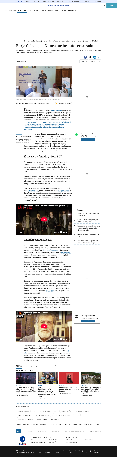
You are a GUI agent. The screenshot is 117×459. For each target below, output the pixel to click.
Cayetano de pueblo (82, 411)
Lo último (79, 210)
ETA (60, 366)
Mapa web (68, 441)
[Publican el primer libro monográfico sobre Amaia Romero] (69, 378)
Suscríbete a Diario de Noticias (74, 431)
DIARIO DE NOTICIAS (86, 395)
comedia (54, 366)
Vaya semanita (39, 366)
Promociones (42, 431)
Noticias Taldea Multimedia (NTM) (39, 442)
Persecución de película (62, 415)
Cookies (65, 450)
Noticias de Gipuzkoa (54, 441)
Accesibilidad (78, 450)
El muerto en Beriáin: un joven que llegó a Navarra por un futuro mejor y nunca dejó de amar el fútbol (60, 41)
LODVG (77, 415)
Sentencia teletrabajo (25, 419)
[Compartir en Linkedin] (94, 57)
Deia (32, 439)
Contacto (29, 431)
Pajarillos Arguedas (24, 415)
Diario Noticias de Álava (37, 441)
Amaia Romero (42, 419)
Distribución (69, 439)
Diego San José (64, 191)
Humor (47, 366)
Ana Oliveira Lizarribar (22, 395)
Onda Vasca (51, 442)
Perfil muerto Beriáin (49, 411)
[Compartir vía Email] (99, 57)
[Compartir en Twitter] (90, 57)
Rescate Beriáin (66, 411)
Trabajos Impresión (89, 439)
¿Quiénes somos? (95, 431)
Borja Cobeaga (28, 366)
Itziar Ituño (50, 291)
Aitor (35, 411)
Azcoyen (54, 419)
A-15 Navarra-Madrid (43, 415)
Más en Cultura (24, 370)
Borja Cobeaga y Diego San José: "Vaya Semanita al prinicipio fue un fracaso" (23, 141)
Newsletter (55, 431)
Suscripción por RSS (88, 441)
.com (18, 431)
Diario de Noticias (53, 439)
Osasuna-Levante (23, 411)
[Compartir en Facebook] (85, 57)
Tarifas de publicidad (71, 442)
